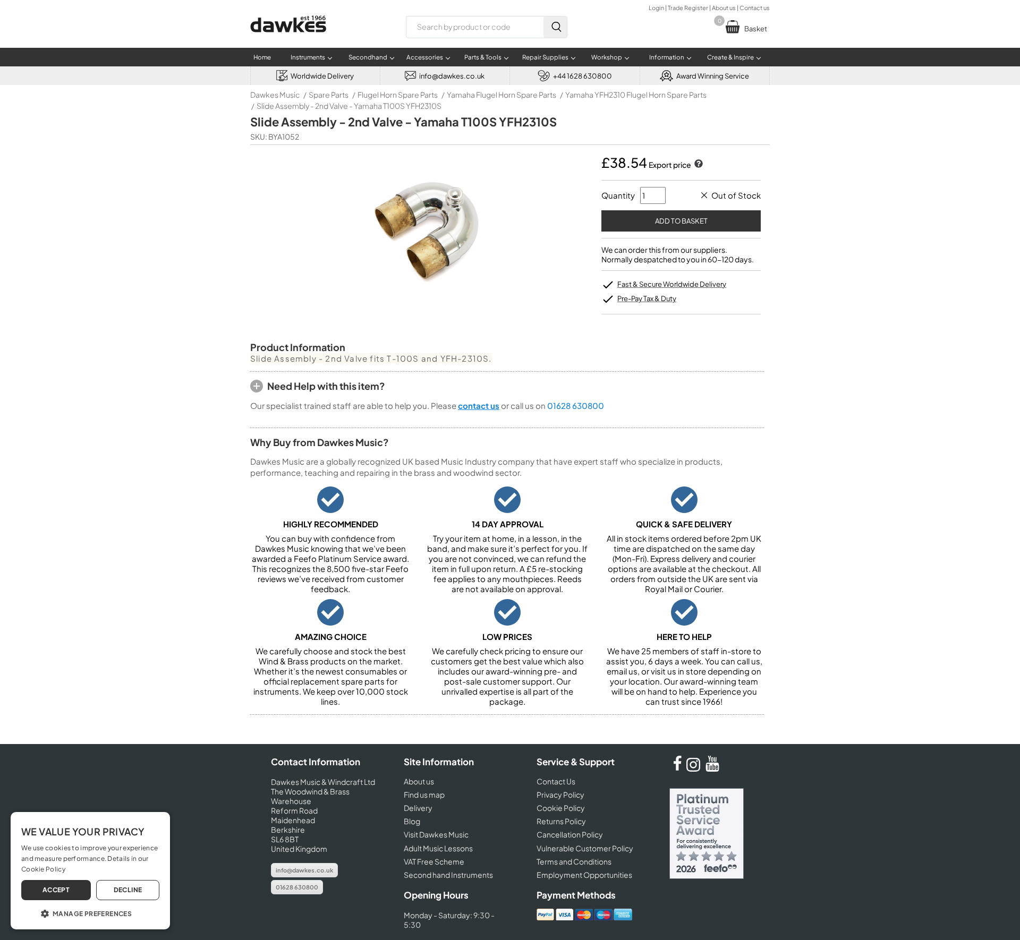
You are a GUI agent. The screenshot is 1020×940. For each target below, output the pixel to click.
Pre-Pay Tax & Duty (646, 298)
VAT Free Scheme (434, 861)
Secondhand (367, 57)
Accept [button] (56, 890)
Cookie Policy (561, 808)
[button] (90, 913)
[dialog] (90, 870)
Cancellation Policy (570, 834)
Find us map (424, 794)
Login (656, 7)
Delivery (418, 808)
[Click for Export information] (697, 164)
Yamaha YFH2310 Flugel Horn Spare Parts (636, 94)
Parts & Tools (483, 57)
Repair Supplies (545, 57)
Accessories (424, 57)
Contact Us (556, 781)
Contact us (755, 7)
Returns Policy (561, 821)
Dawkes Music (275, 94)
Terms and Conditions (574, 861)
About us (724, 7)
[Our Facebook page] (677, 768)
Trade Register (688, 7)
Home (262, 57)
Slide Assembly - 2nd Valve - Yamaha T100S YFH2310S (349, 105)
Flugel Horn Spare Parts (398, 94)
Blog (412, 821)
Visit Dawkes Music (436, 834)
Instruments (308, 57)
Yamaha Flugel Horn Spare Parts (501, 94)
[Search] (555, 27)
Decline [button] (128, 890)
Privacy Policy (560, 794)
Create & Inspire (730, 57)
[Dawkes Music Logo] (288, 39)
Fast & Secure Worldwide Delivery (671, 284)
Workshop (606, 57)
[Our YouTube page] (712, 768)
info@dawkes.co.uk (304, 870)
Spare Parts (328, 94)
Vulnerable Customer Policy (585, 848)
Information (666, 57)
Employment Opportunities (584, 874)
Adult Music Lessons (438, 848)
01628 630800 (575, 405)
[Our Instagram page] (694, 768)
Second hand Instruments (448, 874)
